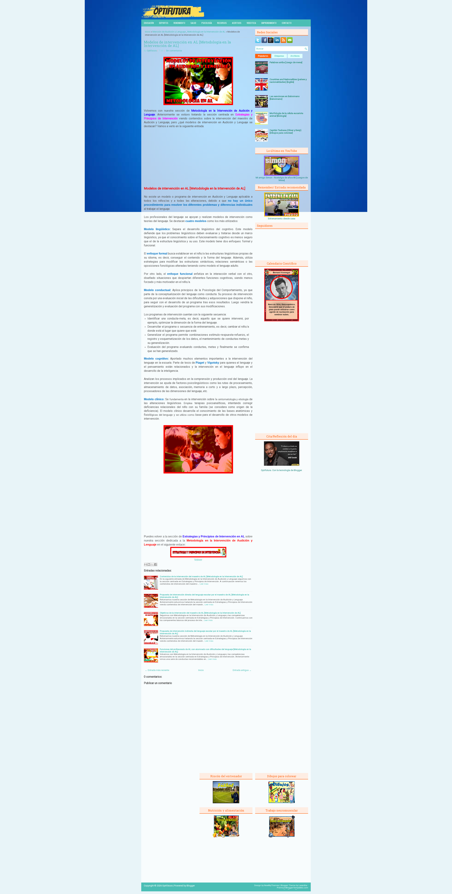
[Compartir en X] (152, 564)
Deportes (163, 22)
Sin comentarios (174, 50)
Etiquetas (279, 56)
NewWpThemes (271, 885)
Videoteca (251, 22)
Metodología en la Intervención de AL (206, 31)
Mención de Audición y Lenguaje (169, 31)
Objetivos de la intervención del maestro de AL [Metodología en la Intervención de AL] (200, 613)
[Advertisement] (198, 157)
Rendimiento (179, 22)
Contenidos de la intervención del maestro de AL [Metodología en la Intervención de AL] (201, 576)
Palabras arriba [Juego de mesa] (286, 62)
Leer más (204, 584)
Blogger (298, 470)
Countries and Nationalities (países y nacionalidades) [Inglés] (288, 80)
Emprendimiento (268, 22)
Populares (263, 56)
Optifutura (152, 50)
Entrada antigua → (242, 670)
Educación (149, 22)
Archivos (295, 56)
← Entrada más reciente (157, 670)
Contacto (287, 22)
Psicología (206, 22)
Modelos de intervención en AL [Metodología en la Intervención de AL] (187, 43)
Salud (193, 22)
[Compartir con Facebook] (155, 564)
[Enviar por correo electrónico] (145, 564)
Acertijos (236, 22)
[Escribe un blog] (149, 564)
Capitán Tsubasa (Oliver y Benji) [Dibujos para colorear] (285, 131)
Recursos (222, 22)
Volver (198, 559)
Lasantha (303, 885)
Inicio (147, 31)
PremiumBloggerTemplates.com (292, 888)
